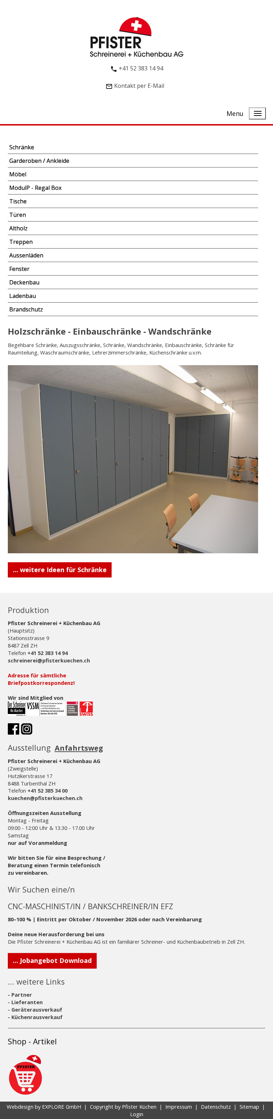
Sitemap (249, 1106)
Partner (21, 994)
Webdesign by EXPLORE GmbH (44, 1106)
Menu (234, 113)
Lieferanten (27, 1002)
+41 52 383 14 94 (141, 68)
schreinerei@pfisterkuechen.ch (49, 660)
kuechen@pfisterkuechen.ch (45, 797)
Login (136, 1114)
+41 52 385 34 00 (47, 790)
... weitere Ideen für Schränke (60, 569)
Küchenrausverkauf (37, 1017)
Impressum (178, 1106)
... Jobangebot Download (52, 960)
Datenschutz (216, 1106)
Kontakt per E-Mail (139, 86)
